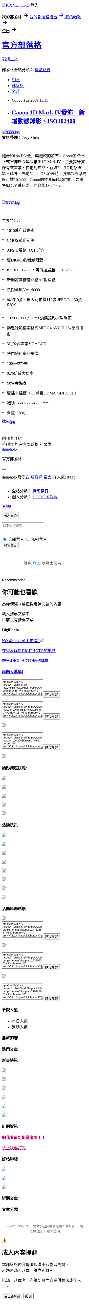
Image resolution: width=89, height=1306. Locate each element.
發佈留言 (10, 545)
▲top (6, 505)
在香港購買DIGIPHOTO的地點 (29, 651)
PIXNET (22, 1226)
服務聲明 (53, 1231)
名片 (16, 91)
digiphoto (9, 449)
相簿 (16, 80)
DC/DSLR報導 (45, 497)
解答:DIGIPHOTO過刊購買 (25, 660)
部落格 (18, 86)
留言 (47, 477)
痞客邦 (37, 477)
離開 (28, 1296)
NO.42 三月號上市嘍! (21, 641)
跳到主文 (10, 59)
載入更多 (10, 515)
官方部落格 (22, 45)
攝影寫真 (42, 70)
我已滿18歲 (12, 1296)
